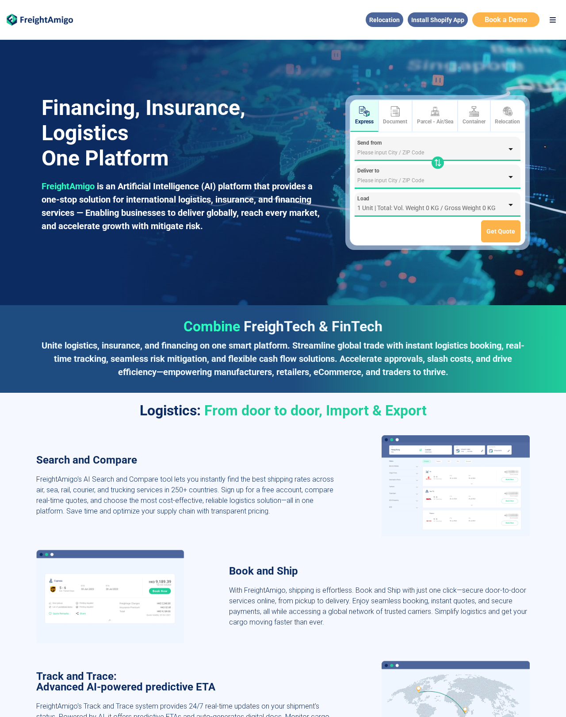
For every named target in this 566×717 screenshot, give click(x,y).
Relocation (384, 19)
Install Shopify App (437, 19)
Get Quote (500, 231)
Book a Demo (506, 19)
